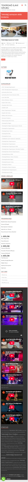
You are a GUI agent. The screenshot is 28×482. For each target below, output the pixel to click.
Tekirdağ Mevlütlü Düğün (7, 159)
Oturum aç (4, 274)
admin (4, 43)
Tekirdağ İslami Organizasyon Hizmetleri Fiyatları (13, 149)
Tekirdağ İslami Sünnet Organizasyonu (10, 151)
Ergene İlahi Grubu (6, 102)
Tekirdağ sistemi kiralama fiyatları (13, 450)
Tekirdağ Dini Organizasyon (8, 128)
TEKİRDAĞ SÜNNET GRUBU (16, 465)
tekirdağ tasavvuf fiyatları (21, 458)
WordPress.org (5, 282)
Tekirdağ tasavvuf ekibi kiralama (11, 458)
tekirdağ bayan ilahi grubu (20, 432)
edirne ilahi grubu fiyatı (5, 430)
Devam (3, 59)
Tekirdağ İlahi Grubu (6, 136)
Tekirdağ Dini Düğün (6, 123)
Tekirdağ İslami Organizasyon (8, 143)
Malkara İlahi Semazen (7, 115)
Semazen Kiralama (6, 118)
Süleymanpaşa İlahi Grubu (8, 120)
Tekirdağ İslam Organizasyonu (9, 141)
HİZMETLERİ (5, 107)
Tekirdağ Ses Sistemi (6, 164)
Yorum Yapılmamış (10, 44)
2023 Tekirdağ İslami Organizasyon (10, 89)
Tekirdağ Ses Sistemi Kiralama (9, 167)
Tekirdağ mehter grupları (17, 441)
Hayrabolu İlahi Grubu (7, 105)
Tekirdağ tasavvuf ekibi (9, 40)
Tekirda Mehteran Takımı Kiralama (10, 432)
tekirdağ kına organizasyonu (16, 438)
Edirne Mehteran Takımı (7, 100)
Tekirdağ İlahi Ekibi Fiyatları (14, 460)
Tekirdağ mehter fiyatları (9, 441)
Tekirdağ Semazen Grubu (8, 162)
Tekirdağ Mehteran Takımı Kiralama (10, 156)
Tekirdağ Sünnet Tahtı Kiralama (20, 452)
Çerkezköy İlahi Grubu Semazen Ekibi (10, 94)
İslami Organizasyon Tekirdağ (8, 110)
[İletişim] (3, 479)
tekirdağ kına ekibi (8, 438)
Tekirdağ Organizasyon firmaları (12, 443)
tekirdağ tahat (3, 455)
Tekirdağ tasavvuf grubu (5, 460)
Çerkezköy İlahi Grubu (7, 92)
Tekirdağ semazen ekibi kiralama (12, 445)
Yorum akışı (4, 280)
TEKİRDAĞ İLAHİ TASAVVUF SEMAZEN (11, 138)
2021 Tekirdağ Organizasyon (8, 87)
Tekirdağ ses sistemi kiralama (12, 448)
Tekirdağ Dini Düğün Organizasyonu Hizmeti (12, 125)
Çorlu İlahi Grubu (4, 470)
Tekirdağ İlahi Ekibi (6, 133)
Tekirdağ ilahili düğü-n (22, 434)
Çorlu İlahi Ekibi (5, 97)
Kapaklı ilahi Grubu (6, 112)
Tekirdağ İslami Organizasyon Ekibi (10, 146)
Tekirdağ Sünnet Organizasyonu (9, 169)
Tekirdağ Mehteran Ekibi (7, 154)
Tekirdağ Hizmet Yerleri (7, 131)
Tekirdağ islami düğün (7, 436)
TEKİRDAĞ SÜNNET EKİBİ (6, 465)
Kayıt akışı (4, 277)
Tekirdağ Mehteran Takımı (11, 439)
